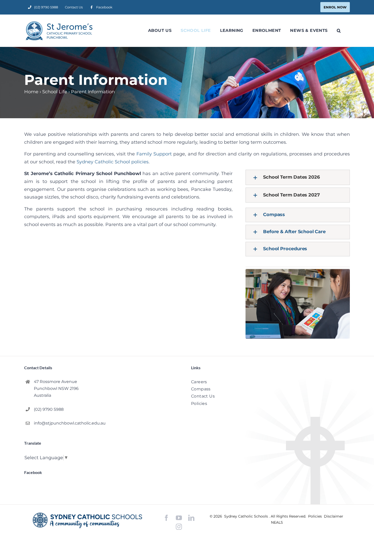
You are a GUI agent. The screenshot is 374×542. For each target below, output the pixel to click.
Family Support (154, 154)
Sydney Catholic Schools (246, 516)
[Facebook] (166, 518)
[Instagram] (179, 527)
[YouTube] (179, 518)
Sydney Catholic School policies (113, 162)
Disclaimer (333, 516)
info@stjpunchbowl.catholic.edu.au (70, 423)
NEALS (277, 522)
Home (31, 92)
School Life (54, 92)
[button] (339, 31)
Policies (315, 516)
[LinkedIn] (191, 518)
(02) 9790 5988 (49, 409)
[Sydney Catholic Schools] (87, 520)
